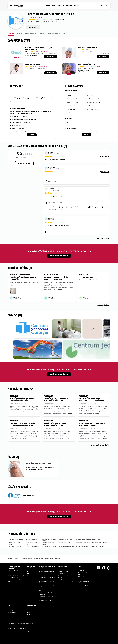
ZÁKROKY (48, 5)
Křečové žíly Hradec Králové (98, 546)
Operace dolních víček (72, 102)
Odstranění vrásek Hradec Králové (66, 546)
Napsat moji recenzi (24, 163)
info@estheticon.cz (24, 628)
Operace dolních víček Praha (45, 569)
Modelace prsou (93, 109)
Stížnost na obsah (12, 612)
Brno (28, 571)
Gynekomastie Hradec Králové (16, 546)
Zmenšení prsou (71, 109)
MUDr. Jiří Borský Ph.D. (13, 577)
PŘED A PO (76, 5)
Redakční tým (11, 610)
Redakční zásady (60, 631)
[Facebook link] (103, 568)
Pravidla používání (24, 631)
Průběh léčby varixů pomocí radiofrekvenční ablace (55, 424)
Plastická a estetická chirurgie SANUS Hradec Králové (39, 49)
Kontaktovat (50, 56)
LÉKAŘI (53, 5)
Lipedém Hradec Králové (97, 539)
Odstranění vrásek (94, 132)
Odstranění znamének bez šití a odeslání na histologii (56, 278)
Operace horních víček (73, 98)
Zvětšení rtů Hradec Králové (82, 546)
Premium (29, 610)
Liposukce (91, 95)
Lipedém (69, 113)
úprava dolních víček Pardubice (46, 600)
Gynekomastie (93, 113)
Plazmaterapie (70, 132)
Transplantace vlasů (94, 102)
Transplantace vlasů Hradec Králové (48, 543)
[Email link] (108, 568)
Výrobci (28, 614)
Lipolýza (60, 579)
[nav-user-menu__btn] (106, 5)
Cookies (32, 631)
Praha (28, 569)
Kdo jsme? (10, 607)
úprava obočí (61, 573)
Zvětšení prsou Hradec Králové (16, 539)
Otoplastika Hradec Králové (65, 542)
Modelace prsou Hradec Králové (99, 542)
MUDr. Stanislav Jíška (28, 496)
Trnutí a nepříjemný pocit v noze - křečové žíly (23, 278)
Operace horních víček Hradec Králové (49, 540)
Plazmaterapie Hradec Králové (49, 546)
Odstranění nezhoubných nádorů (65, 581)
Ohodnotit (62, 19)
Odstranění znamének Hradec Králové (15, 543)
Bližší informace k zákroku (59, 256)
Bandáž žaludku (81, 579)
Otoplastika (92, 105)
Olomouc (29, 575)
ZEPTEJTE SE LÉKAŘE (67, 5)
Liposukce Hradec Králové (31, 539)
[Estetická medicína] (19, 6)
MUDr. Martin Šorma (32, 64)
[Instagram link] (98, 568)
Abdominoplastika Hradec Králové (83, 539)
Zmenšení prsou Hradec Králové (83, 542)
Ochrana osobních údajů (13, 631)
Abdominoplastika (71, 105)
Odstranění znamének (72, 122)
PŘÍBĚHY (59, 5)
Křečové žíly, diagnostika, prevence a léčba (38, 463)
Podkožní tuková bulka (63, 571)
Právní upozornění (51, 631)
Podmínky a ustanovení (13, 633)
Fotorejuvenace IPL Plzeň (44, 575)
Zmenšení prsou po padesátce (85, 585)
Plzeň (28, 573)
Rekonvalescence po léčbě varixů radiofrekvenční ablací (92, 424)
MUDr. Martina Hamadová (13, 570)
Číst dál (31, 285)
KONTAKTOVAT (33, 27)
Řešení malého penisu (83, 576)
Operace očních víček (95, 98)
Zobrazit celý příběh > (53, 181)
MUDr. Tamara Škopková (86, 64)
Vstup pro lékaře (30, 607)
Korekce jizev (92, 122)
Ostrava (28, 578)
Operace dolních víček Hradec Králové (32, 543)
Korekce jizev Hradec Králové (32, 546)
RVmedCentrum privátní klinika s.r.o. (16, 575)
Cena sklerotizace (86, 277)
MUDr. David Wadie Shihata (87, 48)
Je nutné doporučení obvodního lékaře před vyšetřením (22, 399)
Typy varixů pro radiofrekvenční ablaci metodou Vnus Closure (22, 424)
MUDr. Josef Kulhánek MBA (14, 573)
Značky (28, 612)
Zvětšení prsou (70, 95)
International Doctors (31, 616)
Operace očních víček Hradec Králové (65, 540)
